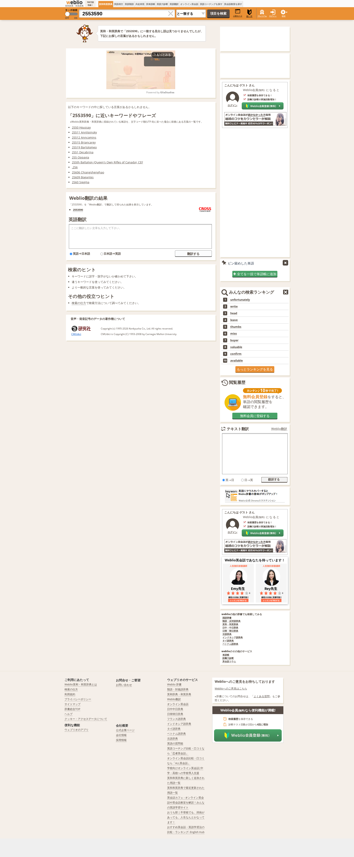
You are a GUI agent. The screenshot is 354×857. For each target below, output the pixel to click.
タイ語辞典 (228, 640)
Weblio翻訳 (279, 429)
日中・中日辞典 (230, 627)
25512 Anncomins (84, 137)
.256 (75, 167)
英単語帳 (150, 4)
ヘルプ (69, 714)
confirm (236, 354)
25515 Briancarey (84, 142)
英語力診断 (162, 4)
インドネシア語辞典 (232, 637)
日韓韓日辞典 (175, 714)
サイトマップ (73, 704)
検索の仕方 (79, 303)
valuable (236, 347)
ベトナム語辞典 (230, 644)
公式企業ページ (125, 730)
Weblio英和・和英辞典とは (81, 684)
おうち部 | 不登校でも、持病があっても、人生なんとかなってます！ (185, 817)
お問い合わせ (124, 685)
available (236, 360)
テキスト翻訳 (238, 428)
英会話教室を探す (233, 4)
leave (234, 320)
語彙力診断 (228, 658)
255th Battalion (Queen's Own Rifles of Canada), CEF (107, 162)
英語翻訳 (174, 4)
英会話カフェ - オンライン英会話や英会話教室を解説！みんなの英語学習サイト (185, 802)
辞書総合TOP (72, 709)
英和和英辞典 (105, 4)
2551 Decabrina (82, 152)
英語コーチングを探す (211, 4)
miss (233, 333)
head (233, 313)
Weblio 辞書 (174, 684)
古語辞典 (226, 634)
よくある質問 (262, 696)
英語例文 (118, 4)
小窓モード (237, 16)
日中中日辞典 (175, 709)
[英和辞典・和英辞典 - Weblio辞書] (74, 2)
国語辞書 (226, 618)
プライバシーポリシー (78, 699)
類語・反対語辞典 (231, 621)
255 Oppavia (80, 157)
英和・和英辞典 (230, 624)
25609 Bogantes (83, 177)
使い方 (249, 16)
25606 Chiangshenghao (88, 172)
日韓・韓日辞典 (230, 631)
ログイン (273, 16)
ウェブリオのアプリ (76, 730)
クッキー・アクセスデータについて (86, 719)
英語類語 (129, 4)
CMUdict (76, 334)
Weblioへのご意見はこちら (231, 688)
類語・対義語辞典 (177, 689)
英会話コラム (229, 661)
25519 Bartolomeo (84, 147)
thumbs (235, 326)
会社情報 (121, 735)
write (234, 306)
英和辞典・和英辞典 (179, 694)
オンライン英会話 (189, 4)
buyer (234, 340)
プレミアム (262, 16)
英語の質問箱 (175, 743)
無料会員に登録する (255, 416)
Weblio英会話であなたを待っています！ (255, 560)
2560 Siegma (80, 182)
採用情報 (121, 740)
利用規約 (70, 694)
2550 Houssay (81, 127)
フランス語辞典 (176, 719)
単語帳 (225, 655)
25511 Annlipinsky (84, 132)
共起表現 (139, 4)
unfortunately (240, 299)
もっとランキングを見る (255, 369)
